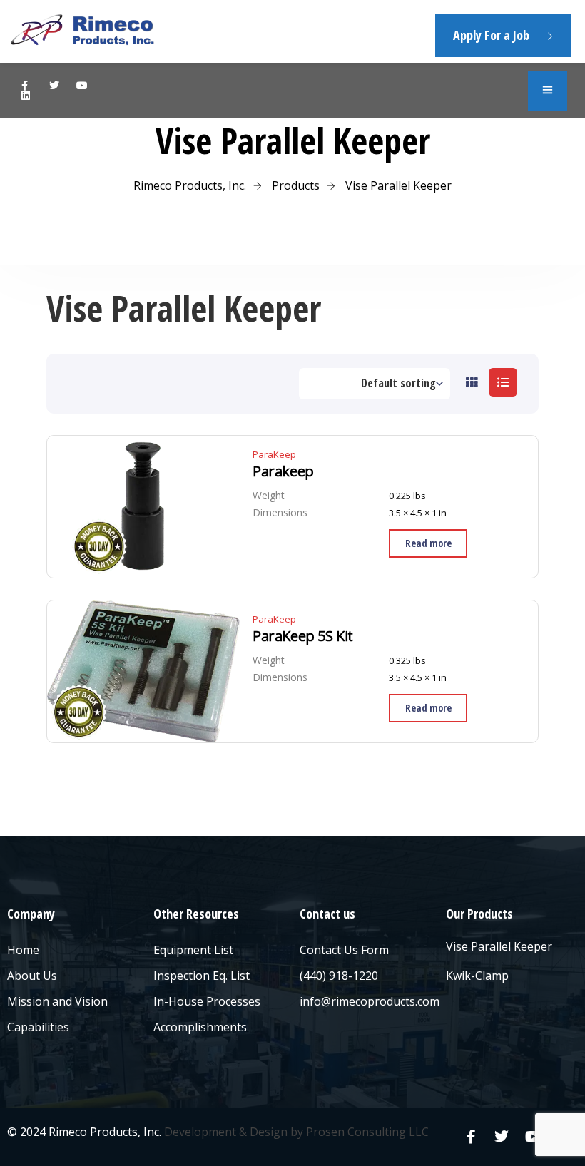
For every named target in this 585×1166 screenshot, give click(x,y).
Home (23, 950)
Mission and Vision (57, 1001)
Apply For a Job (491, 35)
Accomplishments (200, 1027)
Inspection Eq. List (201, 975)
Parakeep (283, 471)
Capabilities (38, 1027)
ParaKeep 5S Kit (303, 636)
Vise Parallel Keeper (499, 946)
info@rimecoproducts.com (369, 1001)
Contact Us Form (344, 950)
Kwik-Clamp (477, 975)
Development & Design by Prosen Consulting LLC (296, 1132)
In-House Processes (206, 1001)
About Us (32, 975)
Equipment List (193, 950)
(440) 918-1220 (339, 975)
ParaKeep (274, 454)
